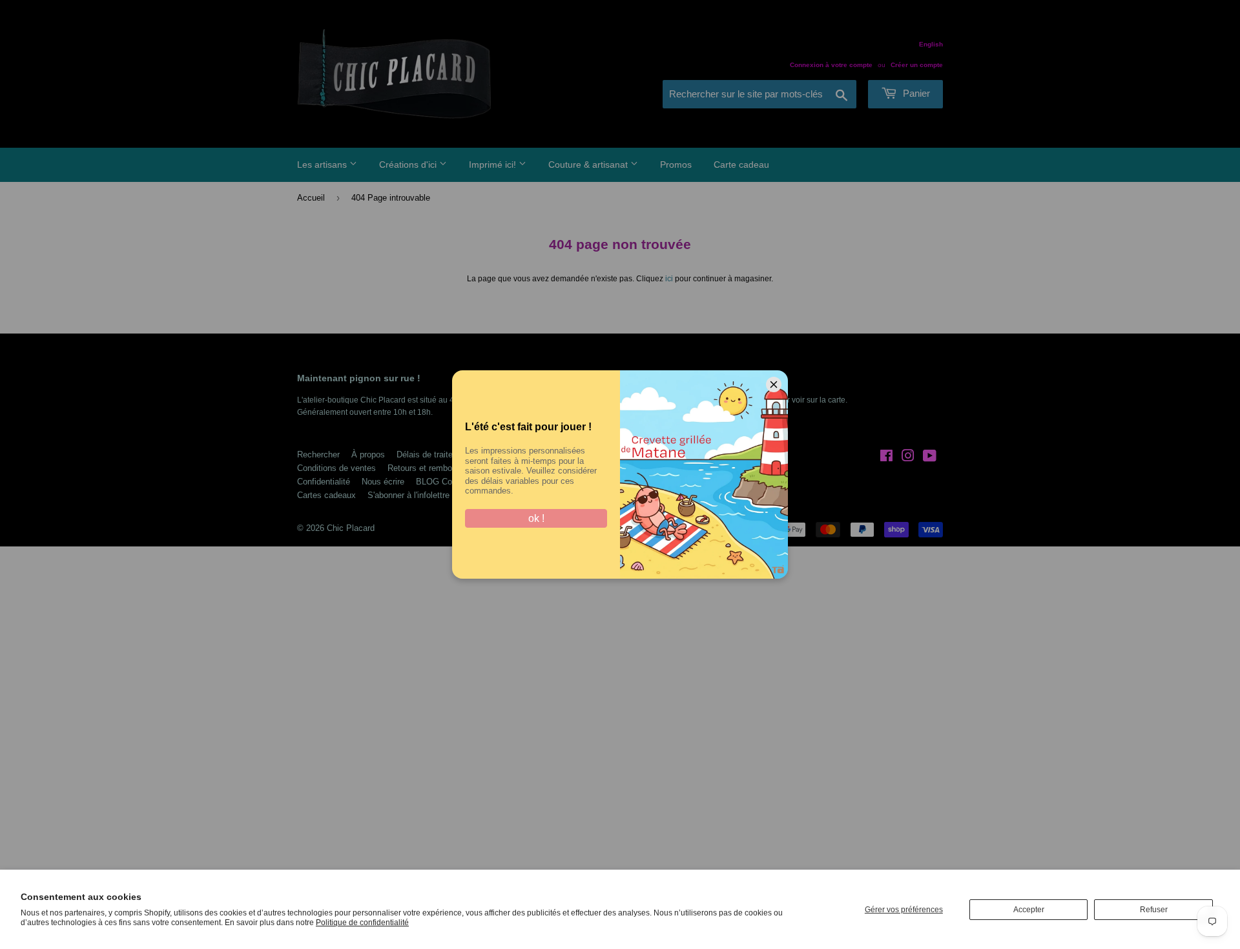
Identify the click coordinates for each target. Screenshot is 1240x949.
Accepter (1028, 909)
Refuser (1154, 909)
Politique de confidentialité (362, 922)
